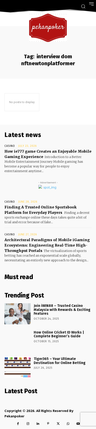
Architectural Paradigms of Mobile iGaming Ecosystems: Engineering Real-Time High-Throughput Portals (47, 245)
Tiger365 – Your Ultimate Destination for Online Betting (60, 361)
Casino (9, 146)
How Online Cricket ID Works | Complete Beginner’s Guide (59, 334)
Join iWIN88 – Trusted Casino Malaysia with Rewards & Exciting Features (62, 309)
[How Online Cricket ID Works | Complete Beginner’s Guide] (17, 340)
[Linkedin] (38, 424)
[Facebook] (18, 424)
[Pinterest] (48, 424)
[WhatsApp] (68, 424)
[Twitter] (58, 424)
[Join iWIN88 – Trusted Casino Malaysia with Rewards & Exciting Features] (17, 313)
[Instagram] (28, 424)
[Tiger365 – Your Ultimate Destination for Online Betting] (17, 366)
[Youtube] (78, 424)
